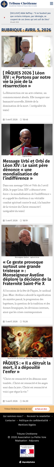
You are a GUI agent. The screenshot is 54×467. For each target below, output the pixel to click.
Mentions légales (27, 424)
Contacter (10, 420)
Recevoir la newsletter (38, 416)
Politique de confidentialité (33, 420)
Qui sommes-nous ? (13, 416)
